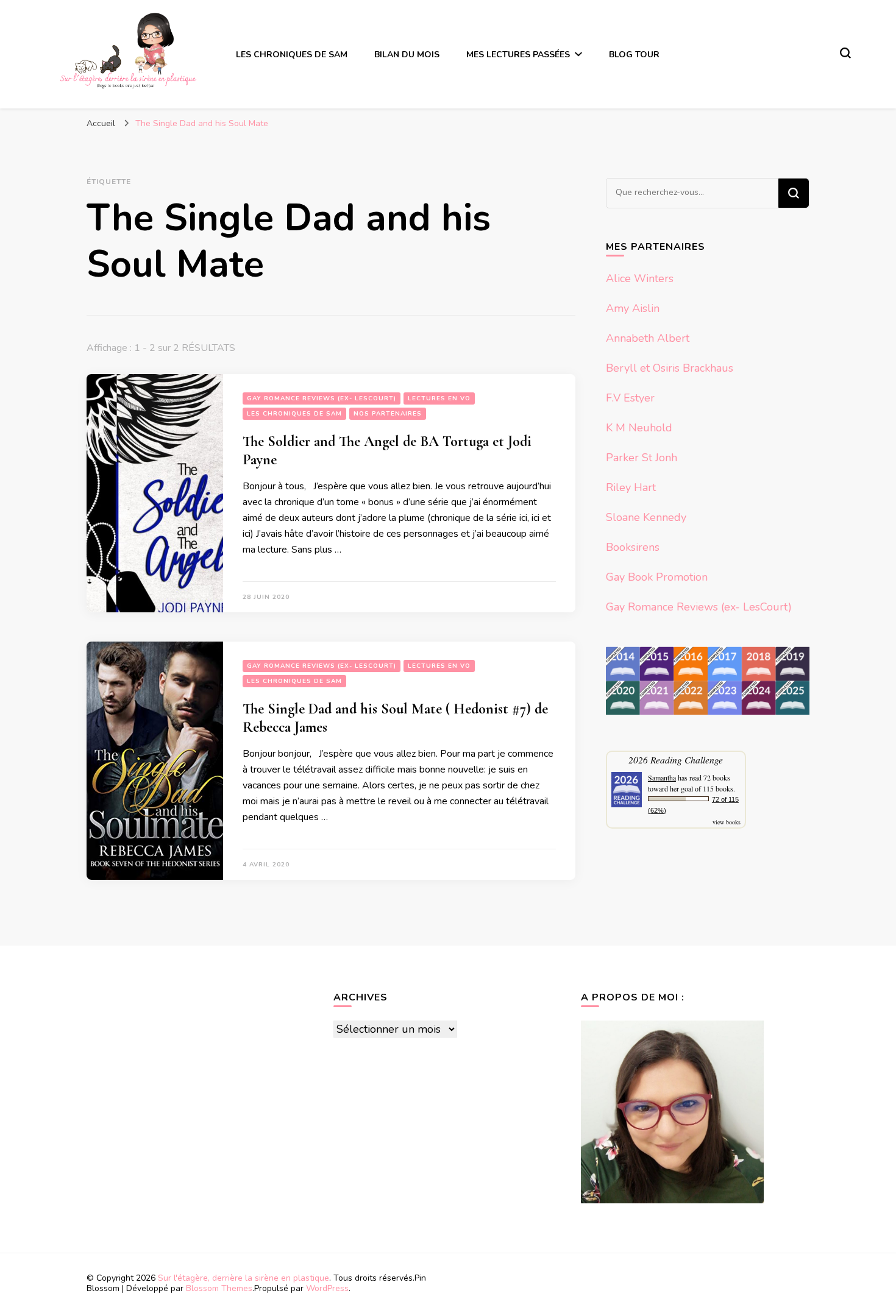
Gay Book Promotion (657, 577)
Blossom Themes (219, 1288)
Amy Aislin (633, 308)
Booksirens (633, 547)
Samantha (662, 777)
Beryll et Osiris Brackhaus (669, 368)
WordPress (327, 1288)
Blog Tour (634, 54)
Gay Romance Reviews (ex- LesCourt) (321, 398)
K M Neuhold (639, 427)
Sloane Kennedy (646, 517)
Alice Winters (640, 278)
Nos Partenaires (388, 413)
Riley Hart (631, 487)
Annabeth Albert (647, 338)
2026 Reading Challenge (675, 759)
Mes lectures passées (518, 54)
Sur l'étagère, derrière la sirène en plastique (243, 1278)
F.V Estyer (630, 398)
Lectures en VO (439, 398)
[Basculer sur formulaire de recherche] (845, 53)
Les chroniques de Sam (291, 54)
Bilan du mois (406, 54)
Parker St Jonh (641, 457)
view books (727, 822)
